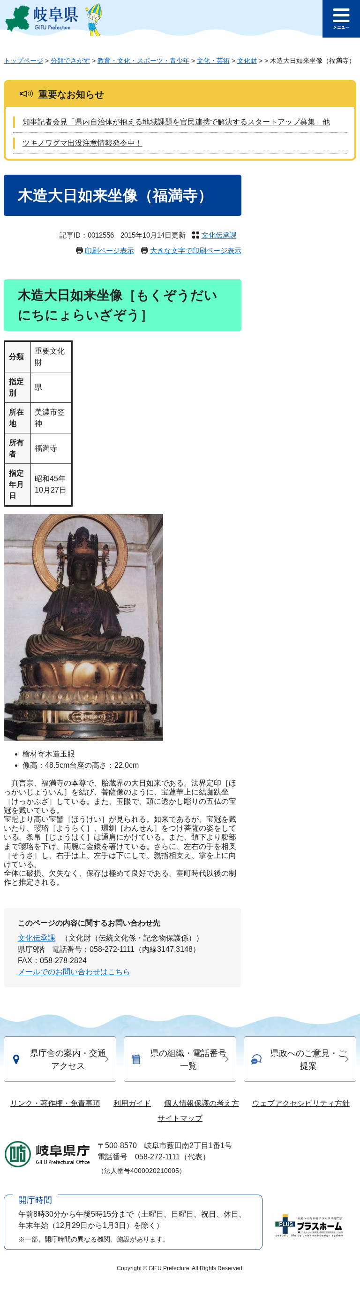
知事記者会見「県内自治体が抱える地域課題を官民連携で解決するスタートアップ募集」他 (176, 122)
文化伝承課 (219, 235)
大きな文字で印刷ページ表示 (195, 251)
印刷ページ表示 (109, 251)
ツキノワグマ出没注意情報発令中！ (82, 143)
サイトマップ (180, 1118)
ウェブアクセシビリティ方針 (301, 1103)
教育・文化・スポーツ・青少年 (143, 60)
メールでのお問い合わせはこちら (74, 972)
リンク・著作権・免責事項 (55, 1103)
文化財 (247, 60)
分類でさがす (70, 60)
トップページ (23, 60)
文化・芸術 (213, 60)
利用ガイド (132, 1103)
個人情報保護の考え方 (201, 1103)
